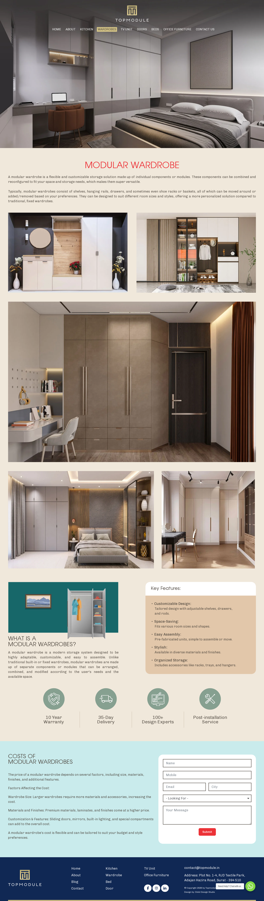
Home (56, 29)
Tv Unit (127, 29)
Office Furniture (177, 29)
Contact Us (205, 29)
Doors (142, 29)
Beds (155, 29)
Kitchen (86, 29)
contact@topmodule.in (201, 867)
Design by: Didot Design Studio (199, 892)
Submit (207, 832)
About (71, 29)
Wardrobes (107, 29)
